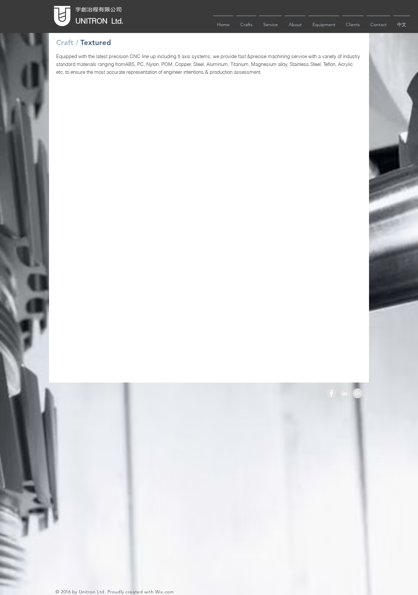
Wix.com (164, 592)
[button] (95, 42)
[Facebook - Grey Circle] (331, 393)
